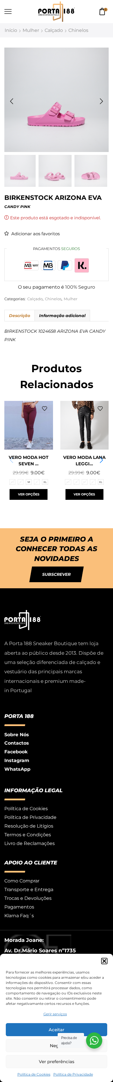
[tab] (19, 315)
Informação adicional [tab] (62, 315)
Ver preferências (56, 1061)
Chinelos (78, 30)
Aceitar (56, 1029)
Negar (56, 1045)
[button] (104, 961)
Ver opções (28, 494)
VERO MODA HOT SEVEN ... (28, 460)
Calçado (54, 30)
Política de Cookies (33, 1074)
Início (11, 30)
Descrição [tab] (19, 315)
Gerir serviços (55, 1014)
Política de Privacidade (73, 1074)
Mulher (31, 30)
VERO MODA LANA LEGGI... (84, 460)
